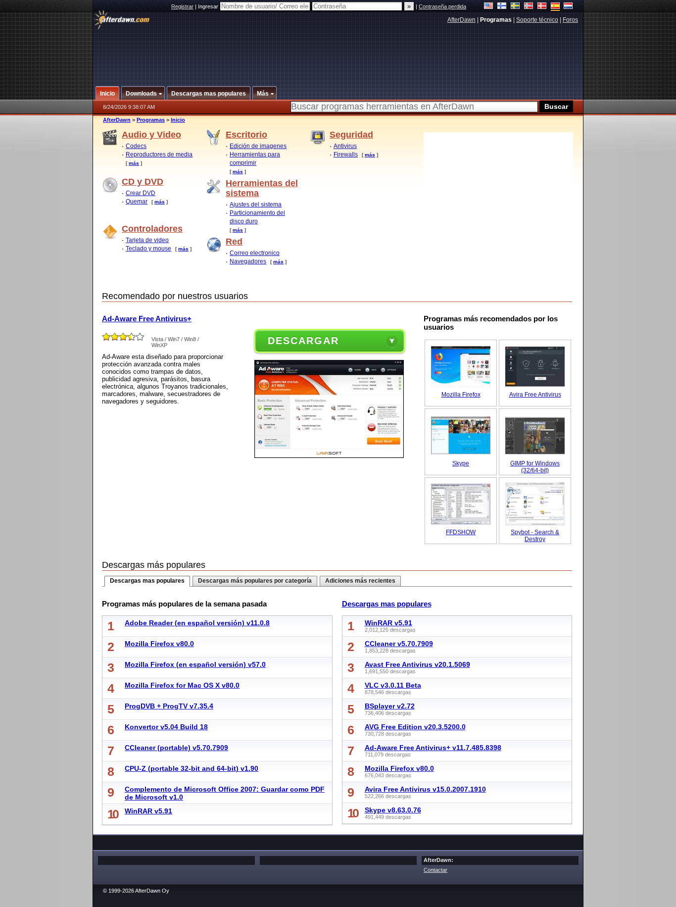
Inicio (178, 120)
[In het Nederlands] (568, 6)
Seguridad (351, 135)
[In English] (488, 6)
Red (234, 242)
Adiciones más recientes (360, 580)
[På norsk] (528, 6)
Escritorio (246, 135)
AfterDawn (461, 19)
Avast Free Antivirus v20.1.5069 (417, 664)
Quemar (136, 201)
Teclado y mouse (148, 248)
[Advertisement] (338, 51)
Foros (570, 19)
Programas (151, 120)
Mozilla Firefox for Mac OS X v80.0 (182, 685)
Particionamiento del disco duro (257, 217)
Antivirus (345, 146)
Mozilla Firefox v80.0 (159, 644)
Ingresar (209, 6)
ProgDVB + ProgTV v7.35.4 (169, 706)
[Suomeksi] (502, 6)
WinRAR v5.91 (148, 811)
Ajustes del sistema (256, 204)
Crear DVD (140, 193)
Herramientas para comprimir (255, 158)
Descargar (303, 340)
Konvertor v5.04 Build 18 (166, 727)
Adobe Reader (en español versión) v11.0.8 (197, 623)
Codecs (136, 146)
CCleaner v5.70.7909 (399, 644)
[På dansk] (542, 6)
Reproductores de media (159, 154)
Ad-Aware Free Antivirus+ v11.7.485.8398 (433, 748)
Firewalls (346, 154)
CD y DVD (142, 182)
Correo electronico (255, 253)
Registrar (182, 6)
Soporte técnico (537, 19)
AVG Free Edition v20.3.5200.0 (415, 727)
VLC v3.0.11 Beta (393, 685)
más (134, 163)
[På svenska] (515, 6)
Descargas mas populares (147, 580)
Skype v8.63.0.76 (393, 810)
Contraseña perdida (442, 6)
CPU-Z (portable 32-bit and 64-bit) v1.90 (191, 768)
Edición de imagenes (258, 146)
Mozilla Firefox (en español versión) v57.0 (195, 664)
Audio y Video (151, 135)
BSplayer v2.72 (390, 706)
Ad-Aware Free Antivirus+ (147, 318)
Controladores (152, 229)
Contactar (435, 870)
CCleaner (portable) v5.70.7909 (176, 748)
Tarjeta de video (147, 240)
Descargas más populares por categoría (255, 580)
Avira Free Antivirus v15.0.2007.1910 (425, 789)
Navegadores (248, 261)
